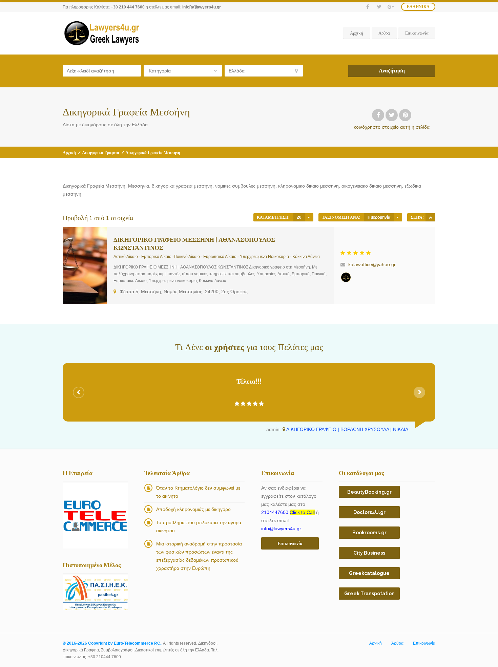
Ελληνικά (418, 6)
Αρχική (356, 33)
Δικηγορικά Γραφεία (100, 152)
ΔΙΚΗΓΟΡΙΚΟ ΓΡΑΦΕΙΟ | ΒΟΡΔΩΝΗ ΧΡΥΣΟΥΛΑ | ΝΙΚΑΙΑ (347, 429)
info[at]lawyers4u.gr (201, 7)
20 (299, 217)
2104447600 (288, 512)
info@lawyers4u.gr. (281, 528)
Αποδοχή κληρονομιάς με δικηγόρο (193, 509)
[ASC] (430, 217)
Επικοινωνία (417, 33)
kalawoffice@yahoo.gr (372, 264)
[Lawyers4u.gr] (101, 33)
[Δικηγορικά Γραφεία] (345, 277)
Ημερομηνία (379, 217)
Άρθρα (384, 33)
